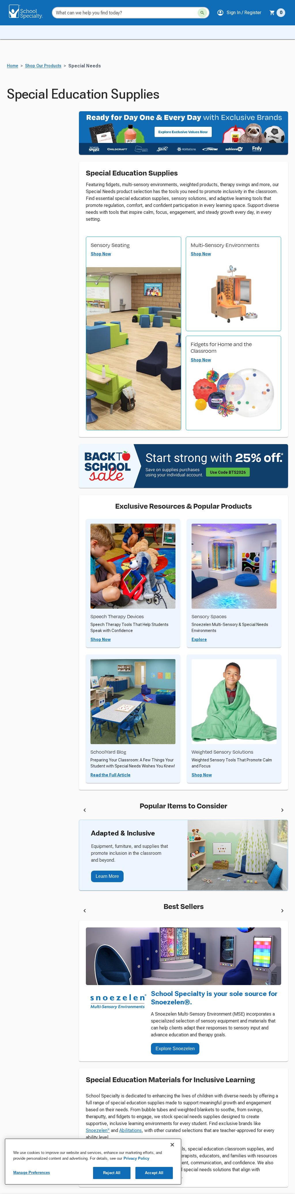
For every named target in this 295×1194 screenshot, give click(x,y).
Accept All (154, 1173)
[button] (239, 12)
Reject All (111, 1173)
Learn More (107, 876)
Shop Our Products (43, 65)
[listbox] (183, 811)
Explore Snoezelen (175, 1048)
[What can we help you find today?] (202, 13)
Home (12, 65)
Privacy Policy (136, 1158)
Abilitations (130, 1130)
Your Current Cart (277, 12)
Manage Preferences (31, 1172)
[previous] (84, 811)
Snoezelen (98, 1130)
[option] (126, 811)
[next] (282, 811)
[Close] (172, 1144)
